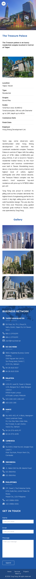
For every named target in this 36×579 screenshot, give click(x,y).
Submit (8, 563)
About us (18, 573)
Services (17, 571)
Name (4, 518)
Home (9, 571)
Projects (26, 571)
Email (4, 528)
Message (5, 538)
